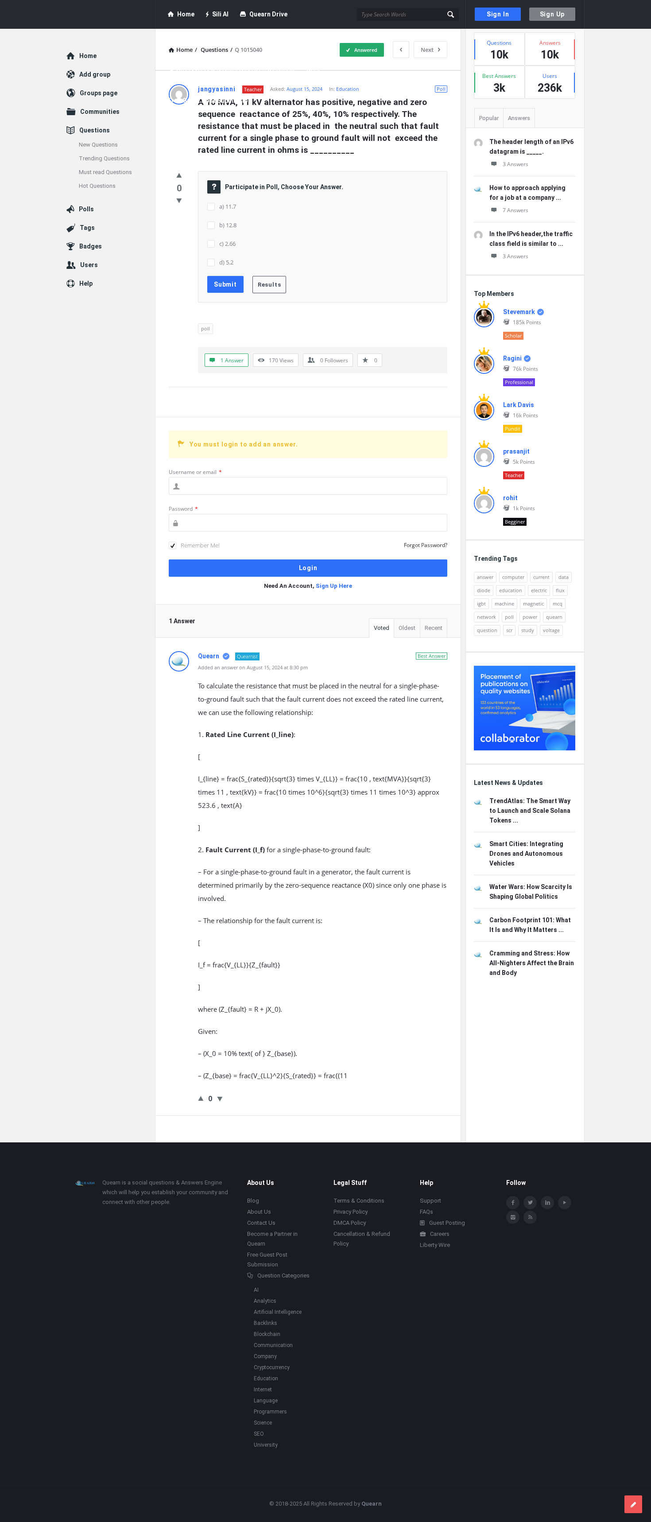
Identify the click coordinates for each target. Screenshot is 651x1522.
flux (560, 590)
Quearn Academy (200, 43)
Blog (313, 71)
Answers (519, 118)
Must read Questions (105, 172)
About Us (259, 1211)
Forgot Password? (425, 545)
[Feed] (530, 1217)
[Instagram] (512, 1217)
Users (89, 264)
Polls (86, 209)
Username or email (195, 472)
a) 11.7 (227, 206)
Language (266, 1401)
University (266, 1445)
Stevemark (519, 311)
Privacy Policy (350, 1211)
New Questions (98, 144)
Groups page (98, 93)
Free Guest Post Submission (210, 100)
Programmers (270, 1412)
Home (185, 14)
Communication (273, 1345)
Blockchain (267, 1334)
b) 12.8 (227, 225)
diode (483, 590)
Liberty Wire (435, 1245)
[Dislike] (179, 200)
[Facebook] (512, 1202)
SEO (259, 1434)
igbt (481, 603)
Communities (100, 111)
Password (183, 509)
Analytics (265, 1301)
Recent (433, 628)
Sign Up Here (334, 585)
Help (86, 283)
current (541, 577)
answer (485, 577)
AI (256, 1290)
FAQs (426, 1211)
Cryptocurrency (272, 1367)
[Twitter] (530, 1202)
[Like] (179, 175)
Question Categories (283, 1275)
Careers (440, 1234)
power (530, 616)
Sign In (498, 14)
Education (347, 88)
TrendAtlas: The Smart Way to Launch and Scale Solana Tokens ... (529, 810)
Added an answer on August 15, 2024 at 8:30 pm (253, 667)
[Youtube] (564, 1202)
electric (539, 590)
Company (265, 1356)
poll (205, 328)
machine (504, 603)
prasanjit (516, 451)
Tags (87, 227)
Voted (381, 628)
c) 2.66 (227, 244)
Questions (94, 130)
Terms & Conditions (358, 1200)
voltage (551, 630)
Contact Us (261, 1222)
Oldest (407, 628)
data (563, 577)
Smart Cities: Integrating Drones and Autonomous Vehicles (526, 853)
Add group (94, 74)
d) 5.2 (226, 262)
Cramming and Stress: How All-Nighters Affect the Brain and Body (531, 963)
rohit (510, 497)
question (487, 630)
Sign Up (552, 14)
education (510, 590)
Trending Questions (104, 158)
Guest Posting (447, 1222)
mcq (557, 603)
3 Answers (515, 164)
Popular (489, 118)
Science (263, 1423)
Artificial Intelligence (278, 1312)
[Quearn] (110, 14)
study (527, 630)
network (486, 616)
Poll (441, 88)
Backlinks (265, 1323)
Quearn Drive (268, 14)
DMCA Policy (349, 1222)
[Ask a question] (633, 1504)
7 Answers (515, 210)
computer (513, 577)
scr (509, 630)
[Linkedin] (547, 1202)
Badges (90, 246)
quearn (554, 616)
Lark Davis (518, 404)
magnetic (533, 603)
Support (430, 1200)
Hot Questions (97, 185)
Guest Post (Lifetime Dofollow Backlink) (235, 71)
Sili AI (220, 14)
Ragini (512, 358)
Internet (263, 1389)
